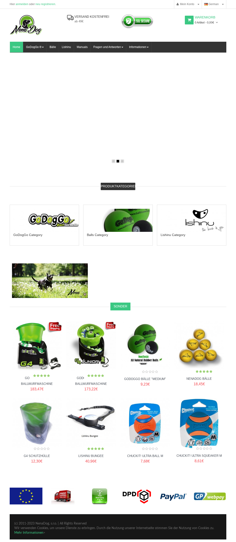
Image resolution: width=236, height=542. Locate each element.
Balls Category (97, 235)
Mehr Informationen (28, 532)
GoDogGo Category (27, 235)
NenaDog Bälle (199, 378)
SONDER (120, 306)
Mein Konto (186, 4)
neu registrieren (45, 4)
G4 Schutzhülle (37, 456)
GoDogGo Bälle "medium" (145, 379)
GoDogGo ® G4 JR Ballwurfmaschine (91, 381)
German (213, 4)
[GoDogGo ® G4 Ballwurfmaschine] (37, 370)
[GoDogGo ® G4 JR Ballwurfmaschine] (91, 370)
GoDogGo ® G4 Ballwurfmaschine (37, 381)
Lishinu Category (173, 235)
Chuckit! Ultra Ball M (145, 456)
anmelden (22, 4)
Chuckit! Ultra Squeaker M (199, 455)
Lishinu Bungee (91, 456)
